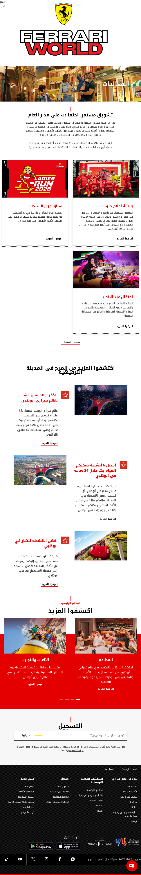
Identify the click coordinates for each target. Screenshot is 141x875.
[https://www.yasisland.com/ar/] (99, 842)
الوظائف (133, 821)
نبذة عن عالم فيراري (124, 779)
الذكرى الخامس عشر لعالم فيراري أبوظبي (39, 398)
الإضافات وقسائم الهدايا (57, 802)
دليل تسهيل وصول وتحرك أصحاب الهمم (125, 814)
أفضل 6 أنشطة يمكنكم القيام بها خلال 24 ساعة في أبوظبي (95, 470)
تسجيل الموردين (27, 807)
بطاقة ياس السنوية (59, 792)
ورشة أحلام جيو (119, 206)
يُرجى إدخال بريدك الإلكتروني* (107, 735)
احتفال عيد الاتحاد (117, 296)
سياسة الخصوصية (75, 750)
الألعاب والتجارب (35, 659)
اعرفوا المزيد (125, 239)
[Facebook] (59, 859)
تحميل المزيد (72, 342)
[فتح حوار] (131, 865)
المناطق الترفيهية (94, 790)
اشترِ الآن (2, 4)
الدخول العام (63, 787)
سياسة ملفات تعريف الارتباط (21, 802)
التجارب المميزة (96, 800)
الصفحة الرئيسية (129, 769)
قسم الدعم (27, 779)
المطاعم (106, 659)
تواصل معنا (29, 787)
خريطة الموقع (27, 812)
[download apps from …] (68, 846)
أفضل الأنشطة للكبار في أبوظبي (36, 543)
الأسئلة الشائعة (129, 792)
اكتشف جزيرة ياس (128, 797)
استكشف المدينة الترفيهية (92, 781)
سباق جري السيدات (45, 206)
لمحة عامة (132, 787)
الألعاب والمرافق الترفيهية (91, 795)
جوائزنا (134, 807)
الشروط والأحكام (26, 792)
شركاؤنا (133, 802)
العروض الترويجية (61, 797)
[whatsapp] (72, 859)
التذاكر (64, 779)
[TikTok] (6, 859)
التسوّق (99, 811)
